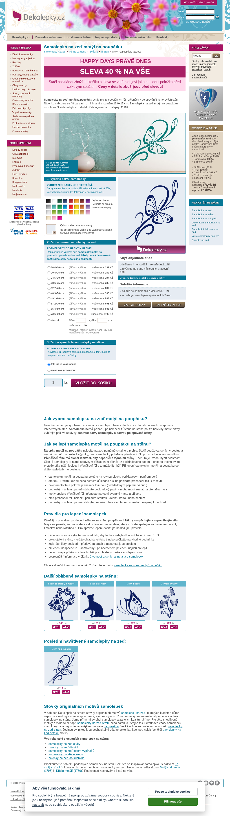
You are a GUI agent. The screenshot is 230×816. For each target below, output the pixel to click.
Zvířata (94, 51)
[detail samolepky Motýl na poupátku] (56, 691)
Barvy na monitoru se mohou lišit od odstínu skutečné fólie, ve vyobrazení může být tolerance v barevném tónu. (79, 188)
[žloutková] (76, 201)
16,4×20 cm (57, 267)
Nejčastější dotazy (107, 37)
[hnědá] (82, 201)
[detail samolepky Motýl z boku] (128, 626)
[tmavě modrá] (65, 201)
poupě (207, 69)
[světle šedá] (48, 212)
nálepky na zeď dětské (63, 747)
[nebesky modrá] (65, 206)
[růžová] (54, 218)
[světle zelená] (59, 212)
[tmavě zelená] (59, 201)
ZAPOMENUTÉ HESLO (198, 22)
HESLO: (181, 17)
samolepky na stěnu (95, 576)
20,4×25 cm (57, 272)
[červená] (70, 206)
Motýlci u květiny (169, 583)
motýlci (196, 66)
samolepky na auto (21, 795)
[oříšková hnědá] (82, 206)
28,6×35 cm (57, 283)
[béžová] (48, 218)
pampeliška (111, 726)
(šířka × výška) (77, 267)
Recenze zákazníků (138, 37)
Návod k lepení (19, 791)
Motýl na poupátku (61, 649)
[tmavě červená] (70, 201)
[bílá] (54, 201)
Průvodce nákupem (48, 37)
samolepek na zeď (133, 713)
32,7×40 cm (57, 288)
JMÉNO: (181, 11)
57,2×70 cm (57, 303)
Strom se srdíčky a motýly (61, 583)
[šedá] (48, 206)
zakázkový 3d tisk (21, 799)
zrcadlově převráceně (63, 370)
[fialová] (87, 201)
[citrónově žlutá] (76, 212)
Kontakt (161, 37)
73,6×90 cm (57, 314)
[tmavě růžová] (59, 218)
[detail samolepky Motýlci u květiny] (164, 626)
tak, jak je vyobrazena (63, 364)
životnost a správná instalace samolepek (116, 556)
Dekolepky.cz (21, 37)
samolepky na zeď (106, 641)
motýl (195, 64)
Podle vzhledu (77, 51)
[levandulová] (87, 206)
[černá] (48, 201)
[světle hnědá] (82, 212)
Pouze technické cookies (172, 791)
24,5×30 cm (57, 277)
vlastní (55, 320)
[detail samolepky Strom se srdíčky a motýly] (56, 626)
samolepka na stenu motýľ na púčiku (138, 565)
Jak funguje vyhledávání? (199, 76)
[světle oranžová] (70, 212)
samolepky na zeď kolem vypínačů (71, 750)
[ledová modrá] (65, 212)
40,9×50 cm (57, 293)
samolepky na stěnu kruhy (66, 754)
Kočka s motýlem (97, 583)
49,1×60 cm (57, 298)
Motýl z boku (133, 583)
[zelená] (59, 206)
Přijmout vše (173, 801)
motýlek (211, 64)
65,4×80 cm (57, 308)
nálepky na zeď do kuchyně (66, 758)
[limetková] (54, 212)
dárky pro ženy (206, 795)
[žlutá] (76, 206)
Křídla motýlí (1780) (69, 770)
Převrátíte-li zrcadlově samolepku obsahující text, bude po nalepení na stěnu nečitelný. (78, 352)
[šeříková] (87, 212)
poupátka (197, 69)
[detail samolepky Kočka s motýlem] (92, 626)
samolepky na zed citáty (64, 743)
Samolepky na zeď (55, 51)
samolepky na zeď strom (93, 723)
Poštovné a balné (78, 37)
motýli (105, 51)
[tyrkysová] (54, 206)
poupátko (206, 66)
